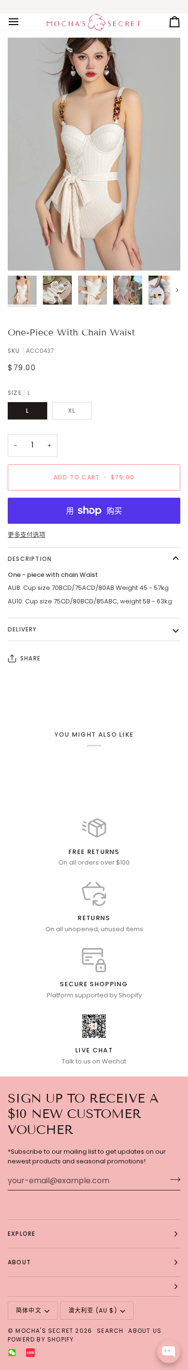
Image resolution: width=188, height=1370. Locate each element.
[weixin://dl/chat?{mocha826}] (12, 1352)
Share (30, 658)
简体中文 (28, 1310)
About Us (144, 1331)
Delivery (22, 629)
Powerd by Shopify (41, 1339)
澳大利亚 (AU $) (92, 1310)
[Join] (172, 1179)
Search (110, 1331)
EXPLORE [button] (21, 1234)
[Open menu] (22, 22)
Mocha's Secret (44, 1331)
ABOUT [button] (19, 1262)
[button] (94, 1287)
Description (30, 559)
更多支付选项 (26, 534)
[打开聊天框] (168, 1351)
